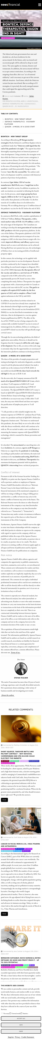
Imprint (11, 1037)
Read (4, 800)
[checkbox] (2, 1013)
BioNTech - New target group (18, 119)
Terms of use (15, 652)
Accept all (21, 1018)
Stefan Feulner (21, 678)
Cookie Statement (27, 1037)
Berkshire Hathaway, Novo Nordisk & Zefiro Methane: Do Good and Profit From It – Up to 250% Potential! (21, 960)
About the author (7, 695)
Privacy (17, 1037)
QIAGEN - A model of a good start (20, 127)
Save (21, 1025)
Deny (21, 1031)
